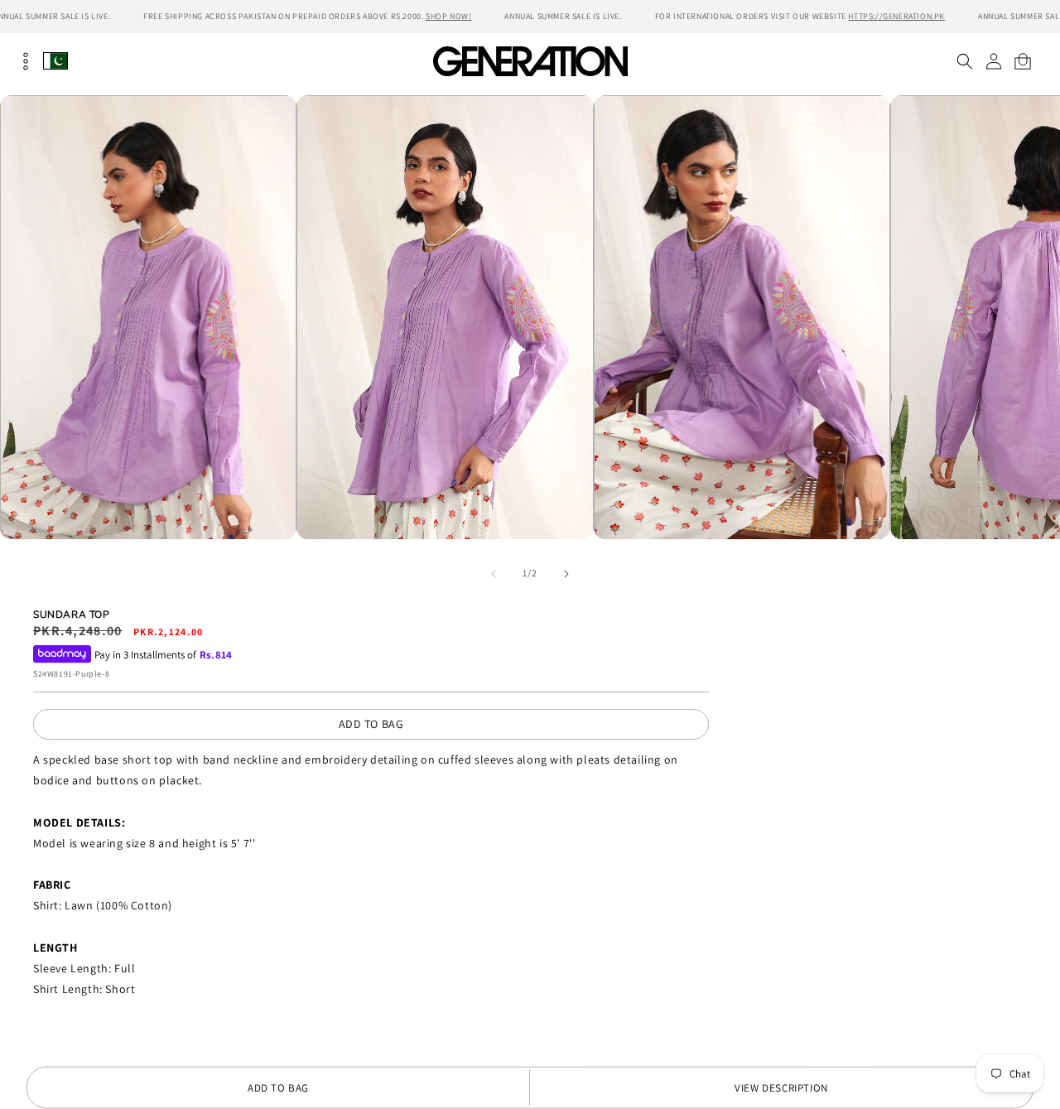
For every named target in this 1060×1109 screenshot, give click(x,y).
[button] (964, 61)
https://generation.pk (896, 16)
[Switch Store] (55, 61)
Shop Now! (448, 16)
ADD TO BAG (371, 723)
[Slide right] (566, 574)
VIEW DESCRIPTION (781, 1088)
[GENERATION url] (530, 61)
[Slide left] (493, 574)
